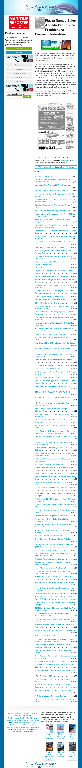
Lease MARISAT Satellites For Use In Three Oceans (53, 386)
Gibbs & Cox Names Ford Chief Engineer (49, 303)
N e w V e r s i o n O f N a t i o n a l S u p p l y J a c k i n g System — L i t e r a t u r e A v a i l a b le (55, 432)
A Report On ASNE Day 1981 (45, 636)
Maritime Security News (28, 718)
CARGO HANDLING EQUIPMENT (47, 368)
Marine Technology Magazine (61, 736)
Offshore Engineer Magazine (60, 754)
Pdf (63, 160)
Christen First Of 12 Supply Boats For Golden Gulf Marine (55, 436)
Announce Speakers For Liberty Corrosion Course (53, 690)
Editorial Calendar (19, 73)
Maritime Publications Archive (18, 713)
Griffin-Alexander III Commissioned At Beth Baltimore (54, 360)
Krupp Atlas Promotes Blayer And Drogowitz (50, 568)
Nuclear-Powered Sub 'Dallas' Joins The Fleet (51, 593)
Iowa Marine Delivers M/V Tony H (47, 377)
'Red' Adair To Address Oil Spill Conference (50, 550)
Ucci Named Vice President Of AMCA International (53, 185)
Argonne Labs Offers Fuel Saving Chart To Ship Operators (55, 582)
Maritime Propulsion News (21, 729)
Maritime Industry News (30, 720)
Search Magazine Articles (15, 94)
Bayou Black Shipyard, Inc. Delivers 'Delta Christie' (53, 397)
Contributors (19, 65)
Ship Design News (29, 725)
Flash (67, 160)
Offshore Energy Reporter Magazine (72, 755)
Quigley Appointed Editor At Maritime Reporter (51, 190)
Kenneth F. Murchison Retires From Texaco (50, 299)
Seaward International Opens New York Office (51, 515)
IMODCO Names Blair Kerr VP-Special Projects (52, 365)
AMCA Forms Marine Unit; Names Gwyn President (53, 348)
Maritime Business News (16, 727)
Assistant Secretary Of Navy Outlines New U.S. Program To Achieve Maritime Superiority (55, 640)
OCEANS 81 (39, 267)
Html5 (74, 160)
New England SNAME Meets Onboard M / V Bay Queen (55, 343)
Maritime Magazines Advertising (25, 714)
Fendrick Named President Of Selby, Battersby (51, 276)
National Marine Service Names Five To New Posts (53, 577)
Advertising (19, 69)
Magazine (19, 52)
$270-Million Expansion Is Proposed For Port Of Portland (55, 630)
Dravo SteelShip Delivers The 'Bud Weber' (50, 247)
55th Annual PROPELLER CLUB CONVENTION (52, 392)
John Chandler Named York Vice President (50, 334)
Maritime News (13, 718)
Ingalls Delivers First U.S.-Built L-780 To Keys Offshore (54, 242)
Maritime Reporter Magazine (49, 736)
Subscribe (19, 48)
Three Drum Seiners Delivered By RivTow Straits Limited (55, 670)
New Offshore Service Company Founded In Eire (52, 210)
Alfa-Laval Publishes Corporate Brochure (49, 559)
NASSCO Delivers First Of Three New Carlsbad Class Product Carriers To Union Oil (54, 226)
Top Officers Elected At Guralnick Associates (51, 661)
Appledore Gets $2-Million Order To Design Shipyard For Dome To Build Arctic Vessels (55, 598)
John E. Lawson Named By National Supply (50, 296)
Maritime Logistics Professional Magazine (49, 755)
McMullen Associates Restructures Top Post (50, 696)
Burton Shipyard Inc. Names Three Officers (50, 464)
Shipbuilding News (14, 720)
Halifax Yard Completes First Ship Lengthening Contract (55, 488)
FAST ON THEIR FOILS (43, 676)
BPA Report (19, 81)
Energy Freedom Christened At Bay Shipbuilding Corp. (54, 468)
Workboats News (16, 725)
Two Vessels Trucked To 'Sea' (45, 176)
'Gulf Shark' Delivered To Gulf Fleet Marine (50, 536)
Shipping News (15, 722)
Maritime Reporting (29, 722)
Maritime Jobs (28, 732)
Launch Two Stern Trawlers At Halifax (48, 473)
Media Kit (19, 77)
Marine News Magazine (72, 736)
